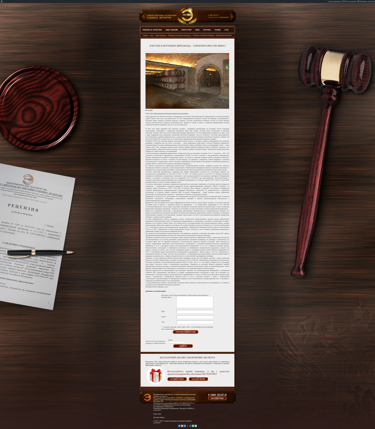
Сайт (163, 322)
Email (163, 317)
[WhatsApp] (193, 426)
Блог (151, 35)
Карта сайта (157, 414)
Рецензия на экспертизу (152, 30)
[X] (187, 426)
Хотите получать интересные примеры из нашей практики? (156, 342)
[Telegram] (196, 426)
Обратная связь (217, 398)
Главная (145, 35)
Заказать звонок (198, 379)
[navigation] (187, 1)
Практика (207, 30)
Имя (163, 311)
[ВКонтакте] (179, 426)
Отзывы (218, 30)
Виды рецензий (172, 30)
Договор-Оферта (158, 417)
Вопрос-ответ (186, 30)
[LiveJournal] (190, 426)
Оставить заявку (177, 379)
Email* (170, 340)
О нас (226, 30)
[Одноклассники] (182, 426)
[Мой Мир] (185, 426)
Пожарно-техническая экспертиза (179, 35)
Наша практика (161, 35)
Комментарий (166, 297)
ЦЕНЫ (197, 30)
